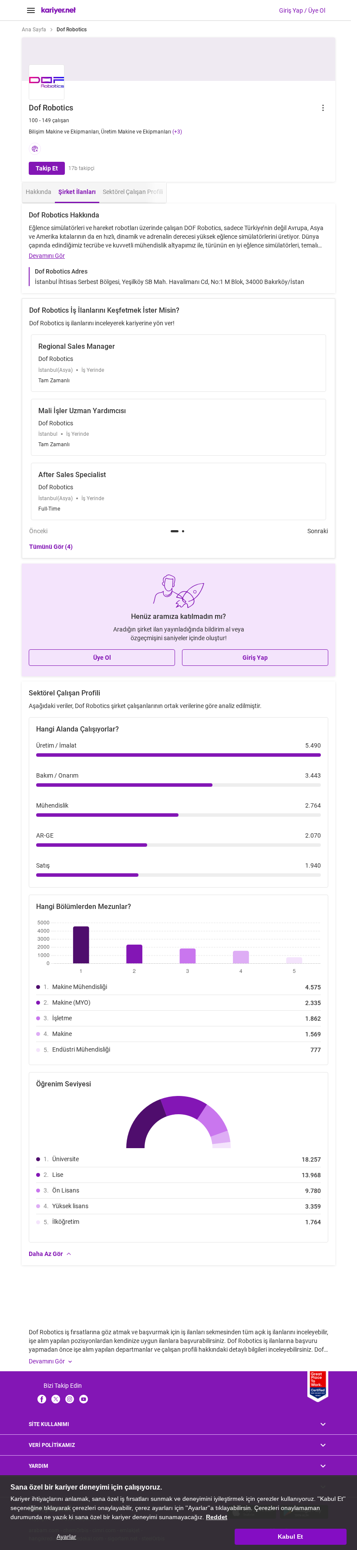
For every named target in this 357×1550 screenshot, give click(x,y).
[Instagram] (69, 1399)
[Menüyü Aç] (31, 10)
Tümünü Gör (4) (51, 546)
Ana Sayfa (34, 30)
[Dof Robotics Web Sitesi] (35, 149)
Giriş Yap (255, 657)
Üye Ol (102, 657)
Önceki (38, 531)
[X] (55, 1399)
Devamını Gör (47, 255)
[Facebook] (41, 1399)
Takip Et (47, 168)
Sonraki (317, 531)
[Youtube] (83, 1399)
